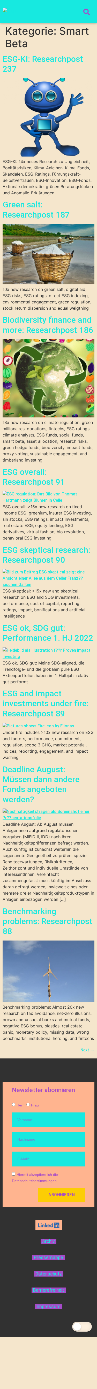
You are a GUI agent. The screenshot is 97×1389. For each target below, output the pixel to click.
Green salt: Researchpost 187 (36, 209)
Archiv (48, 1241)
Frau (35, 1105)
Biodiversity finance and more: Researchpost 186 (48, 325)
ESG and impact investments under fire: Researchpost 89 (46, 703)
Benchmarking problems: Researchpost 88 (47, 921)
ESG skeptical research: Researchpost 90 (46, 555)
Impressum (48, 1306)
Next (87, 1049)
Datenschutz (48, 1274)
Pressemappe (48, 1257)
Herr (20, 1105)
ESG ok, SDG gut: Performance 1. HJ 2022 (48, 633)
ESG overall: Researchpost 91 (34, 477)
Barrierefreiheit (48, 1290)
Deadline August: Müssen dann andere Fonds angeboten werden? (41, 784)
